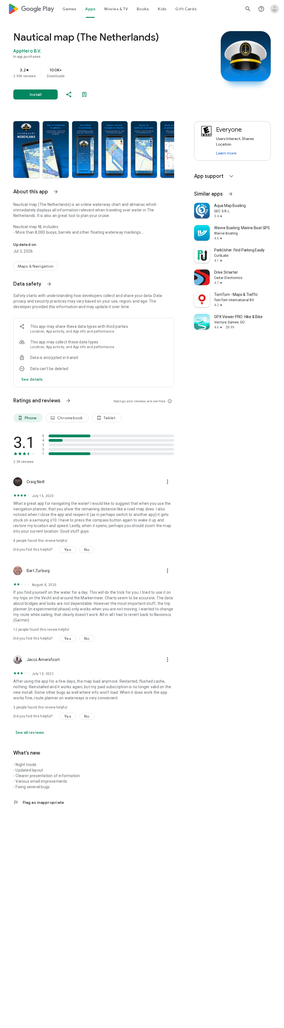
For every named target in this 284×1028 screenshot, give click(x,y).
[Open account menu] (274, 9)
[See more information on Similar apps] (230, 194)
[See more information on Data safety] (49, 284)
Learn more (226, 153)
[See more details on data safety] (32, 379)
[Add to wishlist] (84, 94)
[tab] (69, 9)
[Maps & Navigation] (35, 266)
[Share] (68, 94)
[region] (101, 73)
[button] (26, 149)
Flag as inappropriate (38, 802)
